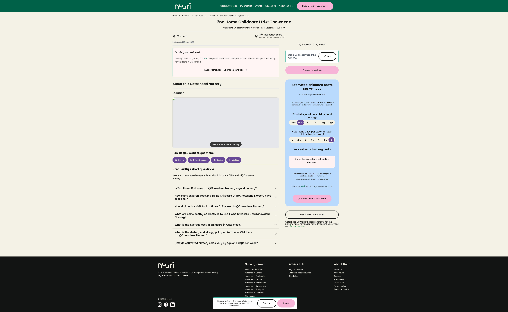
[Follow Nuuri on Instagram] (160, 304)
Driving (181, 160)
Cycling (220, 160)
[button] (226, 123)
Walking (235, 160)
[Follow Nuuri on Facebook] (166, 304)
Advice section (297, 226)
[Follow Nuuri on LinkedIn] (172, 304)
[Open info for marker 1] (226, 123)
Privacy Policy (242, 303)
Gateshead (199, 16)
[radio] (293, 122)
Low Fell (212, 16)
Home (175, 16)
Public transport (200, 160)
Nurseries (186, 16)
